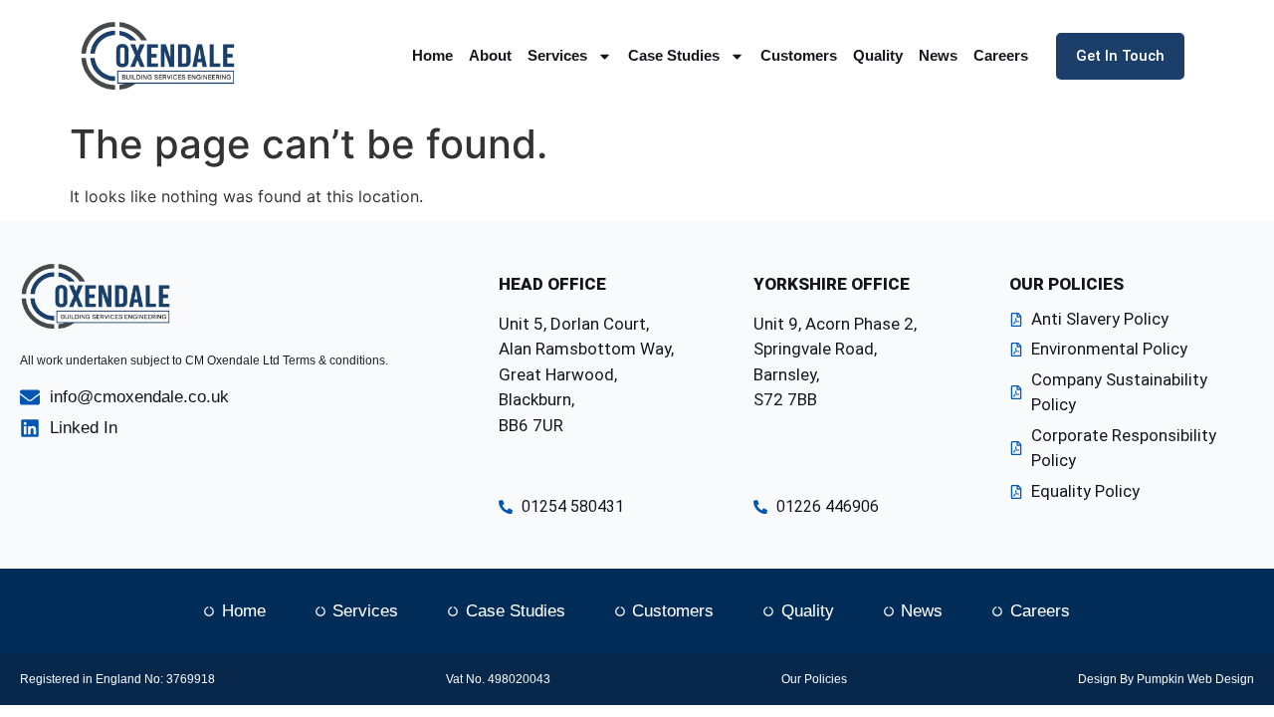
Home (432, 55)
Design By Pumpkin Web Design (1166, 679)
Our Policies (814, 679)
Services (557, 55)
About (490, 55)
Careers (1000, 55)
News (938, 55)
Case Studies (674, 55)
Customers (798, 55)
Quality (878, 55)
